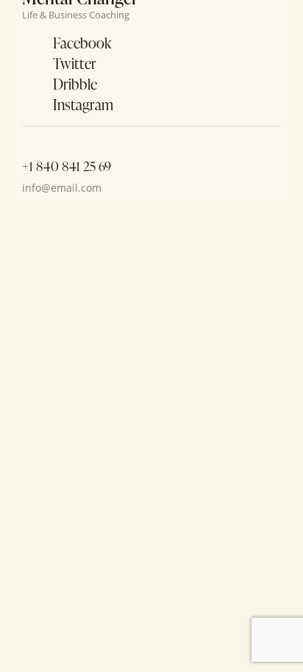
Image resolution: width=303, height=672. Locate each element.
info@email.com (61, 188)
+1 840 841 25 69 (66, 166)
